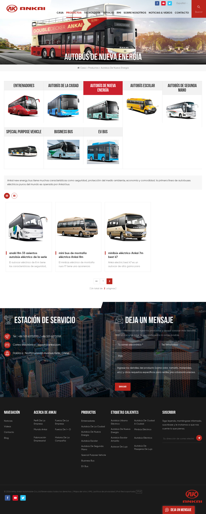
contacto (182, 13)
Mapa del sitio (80, 492)
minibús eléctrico (142, 429)
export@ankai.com (49, 345)
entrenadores (24, 85)
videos (7, 426)
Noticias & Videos (160, 13)
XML (90, 492)
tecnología (92, 13)
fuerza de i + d (63, 429)
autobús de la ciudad (63, 85)
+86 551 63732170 (28, 336)
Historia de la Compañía (62, 439)
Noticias (8, 421)
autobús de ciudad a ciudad (144, 422)
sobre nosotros (135, 13)
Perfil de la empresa (39, 422)
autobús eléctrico (143, 438)
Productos (73, 13)
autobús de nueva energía (103, 88)
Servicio (108, 13)
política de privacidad (104, 492)
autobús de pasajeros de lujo (143, 447)
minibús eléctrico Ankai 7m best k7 (125, 255)
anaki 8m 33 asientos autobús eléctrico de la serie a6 (28, 255)
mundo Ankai (40, 429)
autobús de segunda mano (182, 88)
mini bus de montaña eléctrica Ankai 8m (73, 255)
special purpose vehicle (23, 132)
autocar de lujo (119, 447)
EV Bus (103, 132)
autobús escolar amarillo (119, 439)
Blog (6, 438)
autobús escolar (142, 85)
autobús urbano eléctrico (119, 422)
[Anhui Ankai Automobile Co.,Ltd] (25, 8)
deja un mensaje (181, 510)
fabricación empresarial (40, 439)
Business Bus (63, 132)
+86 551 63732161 (51, 336)
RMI (119, 13)
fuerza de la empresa (62, 422)
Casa (60, 13)
